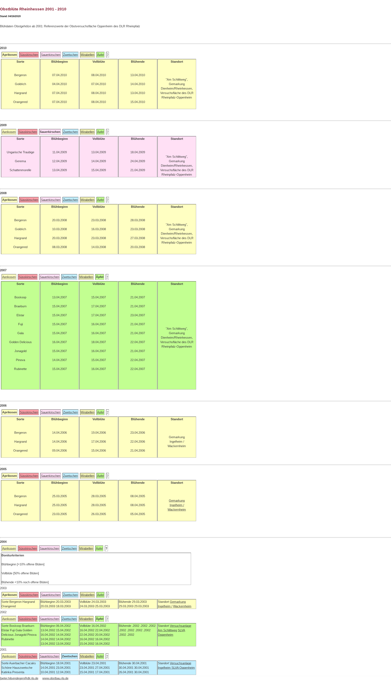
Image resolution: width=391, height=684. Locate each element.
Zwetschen (70, 54)
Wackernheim (182, 606)
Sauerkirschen (50, 54)
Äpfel (100, 54)
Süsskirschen (29, 54)
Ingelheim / (165, 606)
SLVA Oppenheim (183, 667)
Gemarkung (178, 601)
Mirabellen (87, 54)
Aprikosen (9, 132)
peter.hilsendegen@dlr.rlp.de (19, 678)
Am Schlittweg (167, 630)
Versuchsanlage (180, 625)
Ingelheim (164, 667)
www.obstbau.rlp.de (55, 678)
